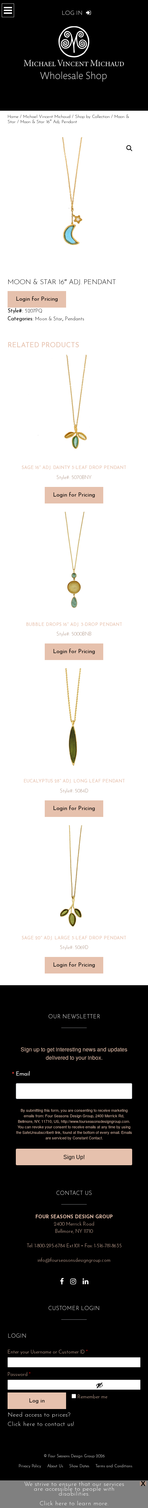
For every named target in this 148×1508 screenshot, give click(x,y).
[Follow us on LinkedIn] (85, 1278)
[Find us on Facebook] (62, 1278)
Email (23, 1074)
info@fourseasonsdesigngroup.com (74, 1260)
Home (13, 116)
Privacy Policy (30, 1466)
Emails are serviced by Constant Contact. (88, 1134)
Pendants (74, 319)
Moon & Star (48, 319)
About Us (55, 1466)
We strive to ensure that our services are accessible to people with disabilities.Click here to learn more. (74, 1494)
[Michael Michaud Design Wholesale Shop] (74, 52)
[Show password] (116, 1385)
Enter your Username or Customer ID (48, 1352)
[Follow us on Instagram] (73, 1278)
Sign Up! (74, 1157)
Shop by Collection (92, 116)
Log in (37, 1401)
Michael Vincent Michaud (47, 116)
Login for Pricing (37, 299)
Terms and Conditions (113, 1466)
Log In (73, 13)
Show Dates (79, 1466)
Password (28, 1374)
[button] (129, 148)
